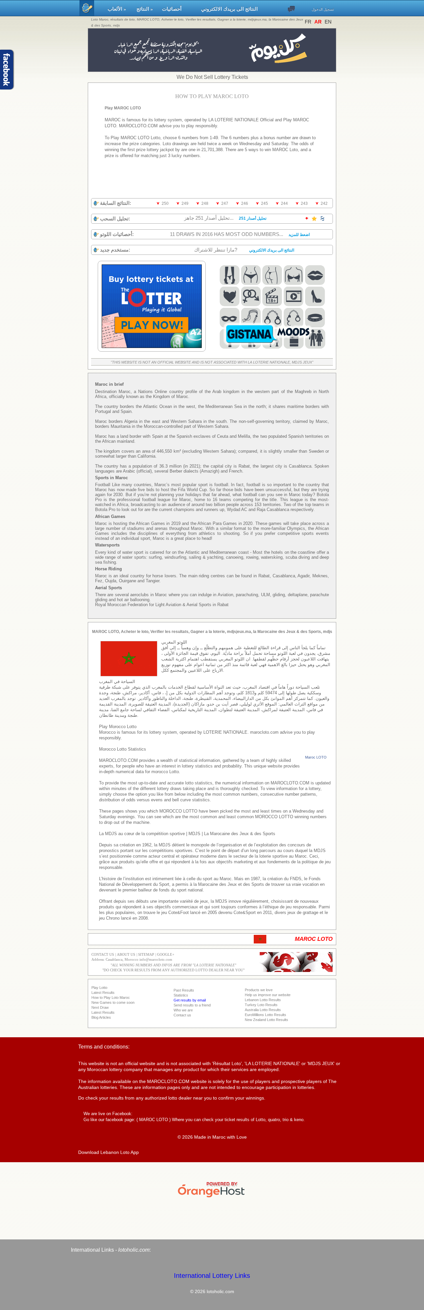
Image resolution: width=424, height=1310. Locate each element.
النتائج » (146, 9)
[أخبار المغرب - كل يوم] (212, 68)
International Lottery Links (212, 1275)
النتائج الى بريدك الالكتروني (229, 9)
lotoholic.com (133, 1250)
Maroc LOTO (316, 757)
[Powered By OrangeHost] (212, 1197)
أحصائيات (178, 9)
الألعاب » (119, 9)
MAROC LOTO (153, 1119)
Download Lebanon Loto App (108, 1152)
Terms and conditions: (104, 1047)
